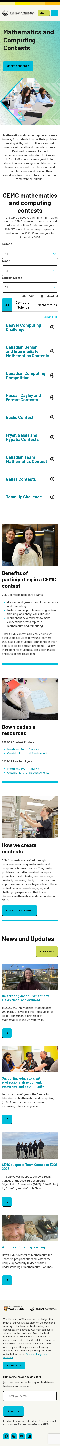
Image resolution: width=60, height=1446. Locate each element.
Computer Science (23, 304)
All (7, 305)
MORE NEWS (47, 951)
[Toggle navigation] (54, 13)
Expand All (50, 317)
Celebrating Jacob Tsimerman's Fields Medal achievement (26, 998)
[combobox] (30, 271)
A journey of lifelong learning (23, 1247)
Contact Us (14, 1365)
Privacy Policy (45, 1421)
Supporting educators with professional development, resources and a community (23, 1082)
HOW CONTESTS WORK (19, 910)
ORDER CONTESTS (18, 65)
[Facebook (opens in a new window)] (6, 1436)
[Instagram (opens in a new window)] (14, 1436)
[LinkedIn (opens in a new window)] (29, 1436)
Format (7, 244)
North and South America (23, 749)
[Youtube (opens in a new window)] (22, 1436)
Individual (49, 296)
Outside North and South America (28, 753)
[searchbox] (30, 270)
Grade (6, 261)
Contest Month (12, 278)
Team (28, 296)
